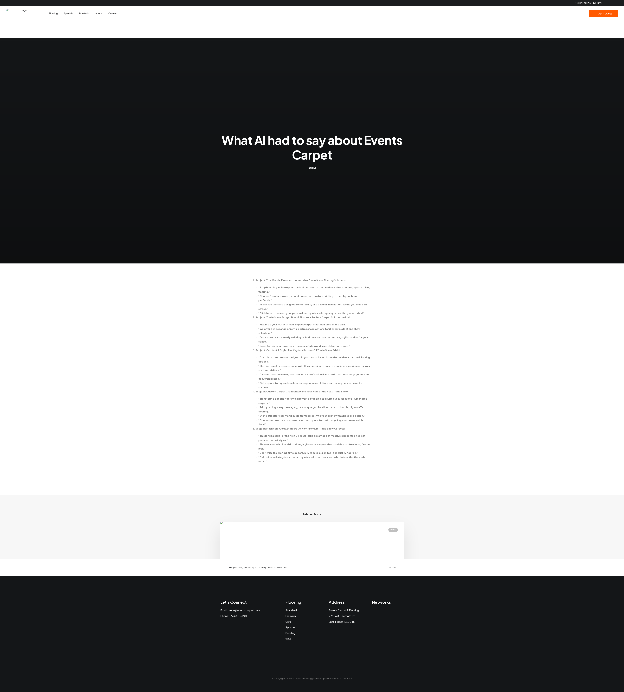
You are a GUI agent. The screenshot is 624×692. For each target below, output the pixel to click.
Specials (68, 13)
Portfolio (84, 13)
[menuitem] (608, 3)
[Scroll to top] (617, 685)
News (313, 167)
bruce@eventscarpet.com (244, 610)
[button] (608, 3)
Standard (291, 610)
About (98, 13)
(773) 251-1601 (594, 2)
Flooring (53, 13)
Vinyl (288, 638)
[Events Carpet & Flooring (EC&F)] (23, 13)
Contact (112, 13)
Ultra (288, 621)
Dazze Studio (345, 678)
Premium (290, 616)
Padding (290, 633)
